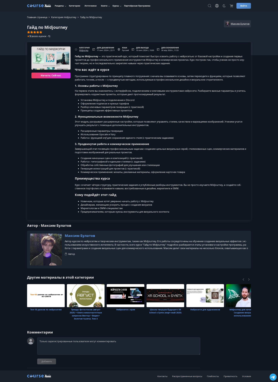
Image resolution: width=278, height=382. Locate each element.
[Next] (249, 279)
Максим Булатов (80, 236)
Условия (246, 376)
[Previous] (243, 279)
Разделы (59, 5)
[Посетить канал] (273, 377)
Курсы (116, 5)
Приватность (230, 376)
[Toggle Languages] (217, 6)
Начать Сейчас (51, 75)
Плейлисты (213, 376)
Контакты (162, 376)
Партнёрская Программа (137, 5)
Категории (74, 5)
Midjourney (83, 50)
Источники (91, 5)
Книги (104, 5)
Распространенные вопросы (187, 376)
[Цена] (231, 6)
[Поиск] (210, 6)
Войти (243, 5)
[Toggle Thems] (224, 6)
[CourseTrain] (39, 6)
